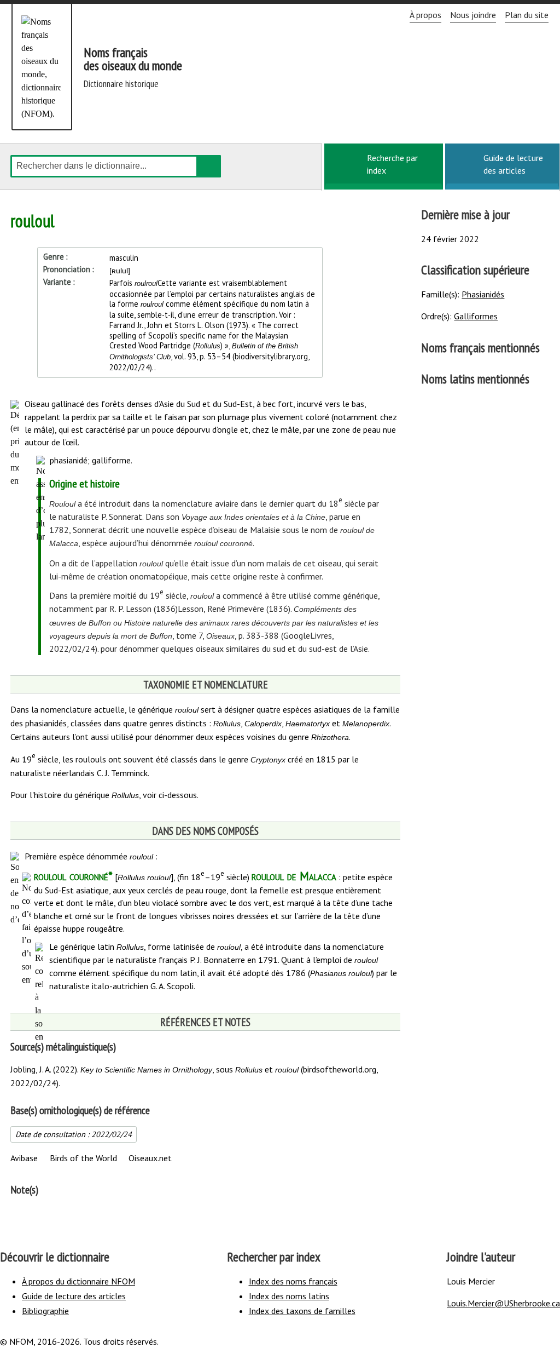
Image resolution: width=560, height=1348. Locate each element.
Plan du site (527, 14)
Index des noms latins (289, 1295)
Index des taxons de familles (302, 1310)
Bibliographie (45, 1310)
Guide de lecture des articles (513, 163)
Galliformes (476, 316)
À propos (425, 14)
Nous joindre (473, 14)
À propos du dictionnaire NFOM (78, 1281)
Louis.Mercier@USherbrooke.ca (503, 1303)
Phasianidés (483, 294)
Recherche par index (392, 163)
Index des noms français (293, 1281)
